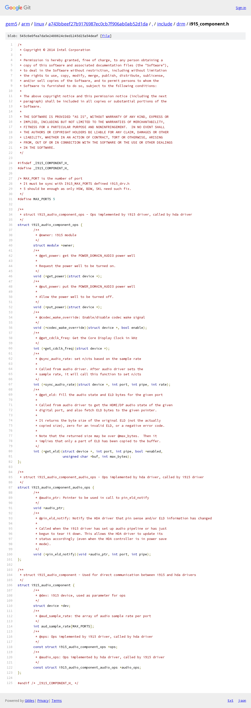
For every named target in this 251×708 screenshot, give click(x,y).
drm (180, 24)
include (164, 24)
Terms (56, 700)
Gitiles (29, 700)
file (106, 36)
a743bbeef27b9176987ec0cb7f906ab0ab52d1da (98, 24)
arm (25, 24)
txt (230, 700)
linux (39, 24)
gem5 (11, 24)
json (242, 700)
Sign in (241, 7)
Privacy (43, 700)
